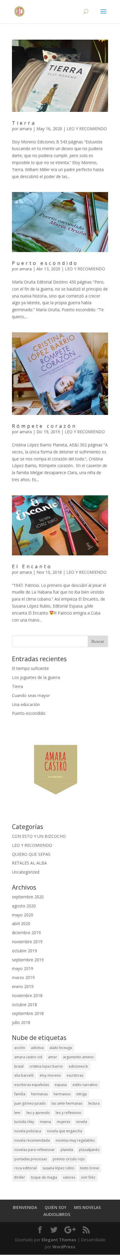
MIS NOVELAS (87, 1207)
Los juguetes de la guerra (36, 677)
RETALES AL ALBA (29, 863)
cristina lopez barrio (46, 1066)
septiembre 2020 (28, 897)
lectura (94, 1103)
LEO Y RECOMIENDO (87, 128)
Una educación (26, 704)
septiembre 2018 (28, 1013)
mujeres (63, 1121)
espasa (61, 1084)
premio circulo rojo (69, 1159)
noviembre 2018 (27, 995)
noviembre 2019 (27, 941)
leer (17, 1112)
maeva (45, 1121)
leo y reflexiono (68, 1112)
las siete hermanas (67, 1103)
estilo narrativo (85, 1084)
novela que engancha (64, 1131)
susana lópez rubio (58, 1168)
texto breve (89, 1168)
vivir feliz (88, 1177)
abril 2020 (21, 923)
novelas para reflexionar (34, 1149)
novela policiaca (27, 1131)
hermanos (62, 1094)
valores (69, 1177)
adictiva (37, 1047)
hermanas (39, 1094)
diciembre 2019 (26, 932)
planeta (67, 1149)
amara (26, 128)
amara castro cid (28, 1057)
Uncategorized (25, 872)
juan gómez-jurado (30, 1103)
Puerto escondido (45, 263)
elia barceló (24, 1075)
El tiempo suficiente (30, 668)
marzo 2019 (23, 977)
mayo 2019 (22, 968)
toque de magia (44, 1177)
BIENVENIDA (25, 1207)
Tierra (24, 123)
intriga (81, 1094)
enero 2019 (22, 986)
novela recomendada (32, 1140)
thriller (19, 1177)
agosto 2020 (24, 906)
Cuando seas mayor (31, 695)
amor (52, 1057)
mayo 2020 (22, 915)
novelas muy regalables (75, 1140)
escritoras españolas (31, 1084)
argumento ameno (78, 1057)
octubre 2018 (24, 1004)
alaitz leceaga (61, 1047)
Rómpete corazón (44, 426)
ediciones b (78, 1066)
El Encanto (32, 566)
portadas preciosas (30, 1159)
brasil (19, 1066)
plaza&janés (89, 1149)
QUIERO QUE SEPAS (31, 854)
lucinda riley (24, 1121)
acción (19, 1047)
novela (81, 1121)
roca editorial (25, 1168)
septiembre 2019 (28, 959)
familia (19, 1094)
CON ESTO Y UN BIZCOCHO (39, 836)
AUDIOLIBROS (56, 1214)
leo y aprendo (38, 1112)
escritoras (75, 1075)
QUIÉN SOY (55, 1207)
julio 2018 (21, 1022)
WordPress (63, 1246)
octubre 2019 (24, 950)
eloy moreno (50, 1075)
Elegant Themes (59, 1239)
